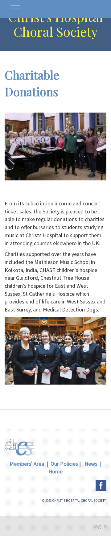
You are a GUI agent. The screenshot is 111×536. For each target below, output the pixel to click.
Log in (99, 526)
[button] (15, 9)
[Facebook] (101, 485)
